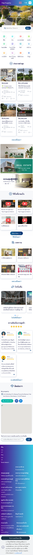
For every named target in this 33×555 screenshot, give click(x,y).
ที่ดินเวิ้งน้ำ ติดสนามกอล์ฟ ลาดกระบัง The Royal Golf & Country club (24, 87)
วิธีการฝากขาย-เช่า (21, 532)
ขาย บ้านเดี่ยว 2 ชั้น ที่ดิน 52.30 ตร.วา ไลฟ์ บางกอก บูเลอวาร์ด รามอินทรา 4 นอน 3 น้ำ (24, 122)
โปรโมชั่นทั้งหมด (16, 317)
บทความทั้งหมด (16, 281)
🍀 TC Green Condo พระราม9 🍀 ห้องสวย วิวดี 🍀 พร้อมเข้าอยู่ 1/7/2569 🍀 (8, 87)
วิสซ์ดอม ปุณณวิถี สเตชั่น (7, 475)
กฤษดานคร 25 (19, 516)
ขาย (2, 450)
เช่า (2, 452)
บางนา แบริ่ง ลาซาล (6, 487)
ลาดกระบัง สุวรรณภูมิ (7, 479)
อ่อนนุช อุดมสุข (5, 473)
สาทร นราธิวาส (19, 467)
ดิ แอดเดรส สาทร (19, 469)
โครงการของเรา (5, 462)
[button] (30, 16)
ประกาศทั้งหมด (16, 139)
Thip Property (6, 3)
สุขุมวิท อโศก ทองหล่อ (7, 500)
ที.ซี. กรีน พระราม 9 (20, 483)
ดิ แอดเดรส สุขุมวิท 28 (6, 502)
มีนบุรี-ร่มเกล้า (19, 514)
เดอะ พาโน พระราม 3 (20, 475)
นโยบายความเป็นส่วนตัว (23, 526)
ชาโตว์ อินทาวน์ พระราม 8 (7, 510)
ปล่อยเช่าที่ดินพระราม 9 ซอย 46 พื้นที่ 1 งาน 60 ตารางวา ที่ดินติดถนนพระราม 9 (7, 122)
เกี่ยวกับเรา (19, 529)
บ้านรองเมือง (18, 490)
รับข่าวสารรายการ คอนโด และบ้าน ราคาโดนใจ (14, 436)
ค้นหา (28, 28)
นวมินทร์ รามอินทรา (6, 514)
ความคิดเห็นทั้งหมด (16, 380)
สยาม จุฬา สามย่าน (20, 487)
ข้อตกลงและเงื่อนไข (22, 523)
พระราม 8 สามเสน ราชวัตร (7, 525)
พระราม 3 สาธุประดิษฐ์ (21, 473)
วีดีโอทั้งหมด (16, 237)
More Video (15, 233)
